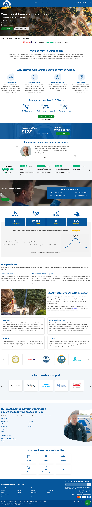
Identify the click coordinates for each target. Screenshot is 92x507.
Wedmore (31, 429)
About (2, 492)
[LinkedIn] (90, 491)
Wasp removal (27, 128)
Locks (32, 494)
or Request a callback (46, 119)
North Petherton (6, 423)
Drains (48, 494)
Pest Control (9, 38)
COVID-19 (19, 492)
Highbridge (5, 429)
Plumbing (33, 490)
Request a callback (21, 28)
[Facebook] (80, 491)
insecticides (75, 308)
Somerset (4, 426)
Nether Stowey (6, 418)
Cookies (18, 497)
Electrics (48, 492)
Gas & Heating (50, 490)
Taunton (31, 421)
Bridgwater (5, 421)
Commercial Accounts (6, 494)
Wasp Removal (25, 38)
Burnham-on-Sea (33, 418)
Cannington (17, 38)
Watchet (31, 423)
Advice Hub (3, 490)
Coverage (19, 490)
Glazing (32, 497)
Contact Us (3, 497)
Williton (4, 431)
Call (83, 3)
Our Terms (19, 494)
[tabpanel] (46, 151)
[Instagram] (83, 491)
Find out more (5, 199)
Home (2, 38)
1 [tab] (44, 157)
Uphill (30, 426)
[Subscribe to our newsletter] (89, 484)
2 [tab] (45, 157)
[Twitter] (86, 491)
